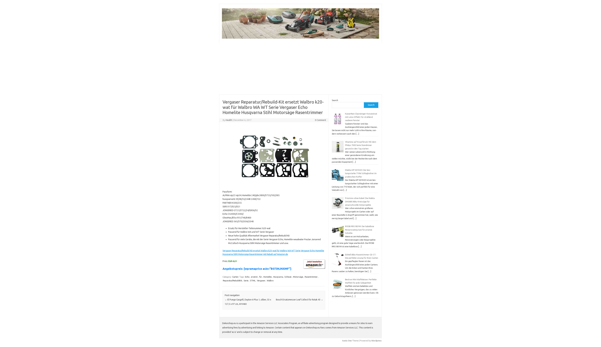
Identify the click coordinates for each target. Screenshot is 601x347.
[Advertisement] (300, 69)
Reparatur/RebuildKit (232, 280)
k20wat (288, 277)
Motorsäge (298, 277)
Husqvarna (278, 277)
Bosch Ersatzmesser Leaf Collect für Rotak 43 (299, 299)
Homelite (267, 277)
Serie (246, 280)
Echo (247, 277)
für (260, 277)
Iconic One (347, 340)
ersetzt (254, 277)
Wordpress (376, 340)
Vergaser (261, 280)
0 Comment (320, 120)
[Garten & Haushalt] (300, 38)
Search (335, 100)
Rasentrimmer (311, 277)
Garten (235, 277)
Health (229, 120)
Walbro (270, 280)
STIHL (252, 280)
